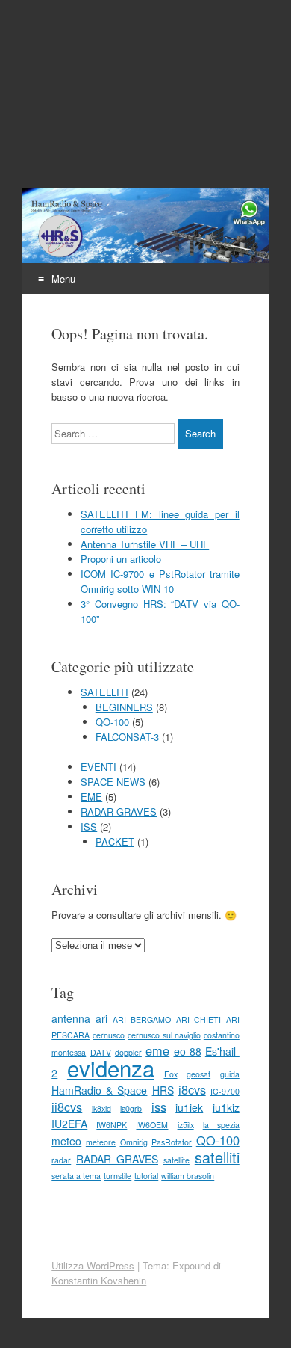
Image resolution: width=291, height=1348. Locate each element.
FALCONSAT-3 (127, 737)
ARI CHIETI (198, 1019)
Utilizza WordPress (92, 1265)
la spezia (221, 1124)
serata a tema (76, 1175)
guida (230, 1074)
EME (91, 797)
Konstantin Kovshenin (98, 1280)
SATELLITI (104, 692)
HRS (163, 1090)
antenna (70, 1018)
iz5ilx (186, 1124)
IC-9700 (225, 1091)
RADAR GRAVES (119, 811)
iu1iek (189, 1107)
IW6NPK (111, 1124)
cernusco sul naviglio (164, 1035)
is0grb (131, 1108)
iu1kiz (226, 1107)
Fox (171, 1074)
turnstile (117, 1175)
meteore (101, 1142)
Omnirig (134, 1142)
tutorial (146, 1175)
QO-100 (112, 722)
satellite (176, 1160)
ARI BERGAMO (142, 1019)
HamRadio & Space (99, 1090)
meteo (66, 1140)
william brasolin (187, 1175)
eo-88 (187, 1051)
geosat (198, 1074)
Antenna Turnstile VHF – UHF (145, 544)
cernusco (109, 1035)
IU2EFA (69, 1123)
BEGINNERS (124, 707)
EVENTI (98, 767)
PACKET (115, 841)
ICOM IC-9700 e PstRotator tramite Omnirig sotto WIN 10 (160, 581)
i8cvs (192, 1089)
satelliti (217, 1157)
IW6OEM (152, 1124)
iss (158, 1106)
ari (101, 1018)
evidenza (110, 1067)
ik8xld (101, 1108)
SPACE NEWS (113, 782)
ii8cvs (66, 1106)
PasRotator (171, 1142)
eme (157, 1050)
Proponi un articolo (121, 559)
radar (61, 1160)
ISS (89, 826)
